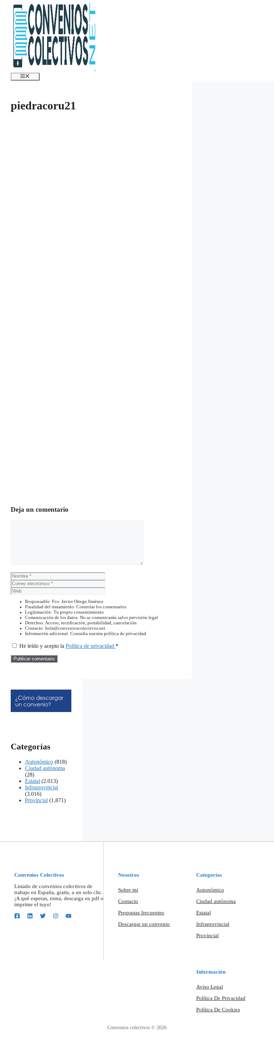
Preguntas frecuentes (141, 913)
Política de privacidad (91, 646)
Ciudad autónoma (45, 768)
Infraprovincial (41, 787)
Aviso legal (209, 987)
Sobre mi (128, 890)
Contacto (128, 901)
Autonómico (39, 762)
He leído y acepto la (68, 646)
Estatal (32, 781)
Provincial (36, 800)
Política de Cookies (218, 1009)
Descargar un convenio (144, 924)
